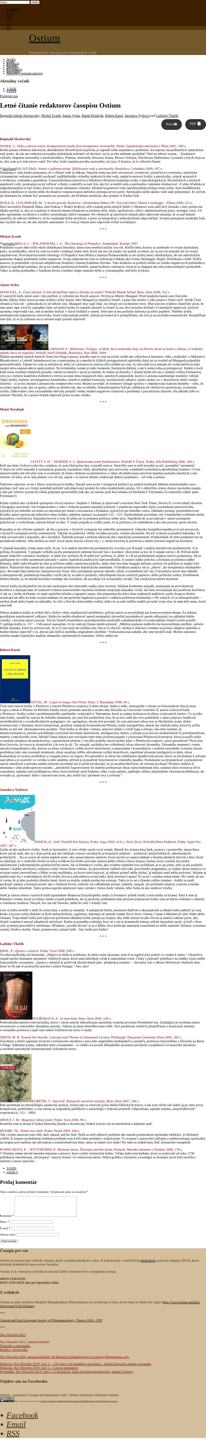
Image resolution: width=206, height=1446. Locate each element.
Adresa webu (7, 1234)
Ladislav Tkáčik (167, 115)
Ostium (44, 38)
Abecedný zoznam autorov (24, 73)
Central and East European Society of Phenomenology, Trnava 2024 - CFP (51, 1320)
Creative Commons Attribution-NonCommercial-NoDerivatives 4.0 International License (79, 1401)
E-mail (5, 1228)
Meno (4, 1221)
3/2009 (11, 1168)
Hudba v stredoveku (14, 1349)
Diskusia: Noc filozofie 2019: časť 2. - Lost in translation (39, 1368)
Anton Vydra (71, 115)
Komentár (7, 1215)
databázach (148, 1260)
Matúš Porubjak (92, 115)
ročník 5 (12, 1172)
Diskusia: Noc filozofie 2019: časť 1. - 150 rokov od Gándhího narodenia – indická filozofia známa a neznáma (75, 1364)
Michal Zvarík (51, 115)
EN (8, 28)
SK (8, 24)
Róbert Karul (114, 115)
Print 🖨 (171, 124)
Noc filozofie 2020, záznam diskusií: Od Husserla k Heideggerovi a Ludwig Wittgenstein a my (64, 1357)
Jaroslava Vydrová (137, 115)
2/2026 (11, 91)
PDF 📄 (195, 123)
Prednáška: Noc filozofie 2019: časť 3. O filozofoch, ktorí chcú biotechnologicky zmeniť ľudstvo (66, 1371)
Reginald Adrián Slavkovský (20, 115)
